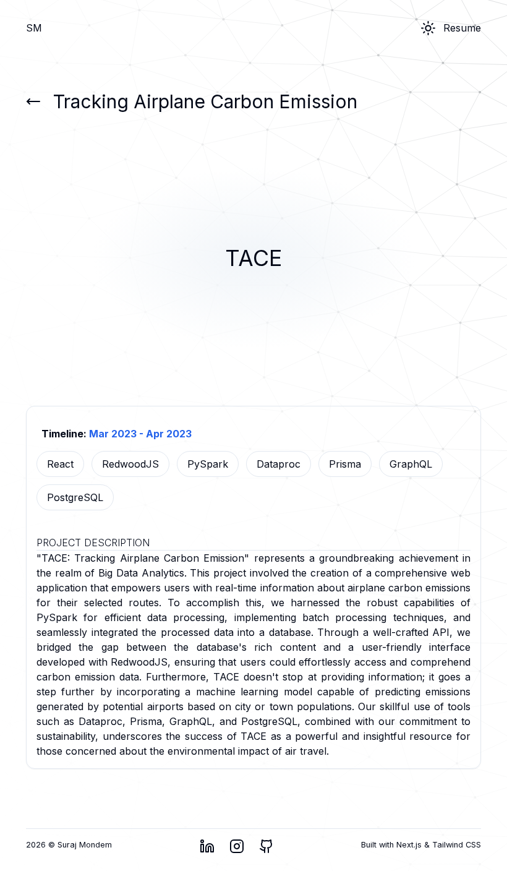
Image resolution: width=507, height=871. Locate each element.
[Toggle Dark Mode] (428, 28)
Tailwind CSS (455, 844)
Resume (462, 28)
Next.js (410, 844)
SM (34, 28)
